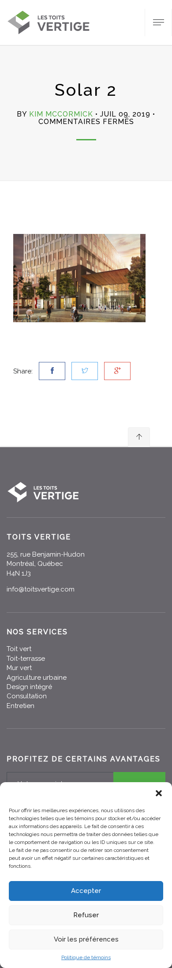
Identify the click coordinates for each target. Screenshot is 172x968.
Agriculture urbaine (37, 678)
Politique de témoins (86, 957)
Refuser (86, 915)
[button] (158, 793)
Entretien (20, 706)
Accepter (86, 891)
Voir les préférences (86, 939)
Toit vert (19, 649)
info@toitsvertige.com (41, 589)
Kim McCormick (61, 114)
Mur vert (19, 668)
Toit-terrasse (26, 659)
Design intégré (29, 687)
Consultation (27, 696)
